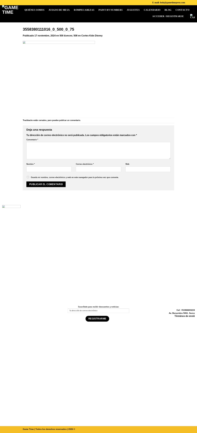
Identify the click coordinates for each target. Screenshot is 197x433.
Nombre (30, 164)
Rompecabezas (84, 10)
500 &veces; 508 (68, 35)
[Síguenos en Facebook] (188, 2)
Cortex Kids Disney (92, 35)
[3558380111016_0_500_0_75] (59, 77)
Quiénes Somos (34, 10)
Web (127, 164)
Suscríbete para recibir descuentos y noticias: (98, 307)
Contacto (182, 10)
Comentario (32, 140)
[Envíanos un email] (193, 320)
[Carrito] (192, 16)
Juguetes (133, 10)
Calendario (152, 10)
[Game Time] (11, 13)
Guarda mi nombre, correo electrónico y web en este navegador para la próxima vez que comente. (75, 177)
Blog (168, 10)
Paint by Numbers (110, 10)
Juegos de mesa (59, 10)
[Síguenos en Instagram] (192, 2)
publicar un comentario (69, 120)
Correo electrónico (85, 164)
